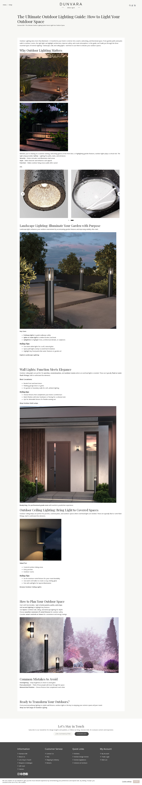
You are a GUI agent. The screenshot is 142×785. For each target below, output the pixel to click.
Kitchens (77, 754)
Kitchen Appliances (80, 760)
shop (10, 5)
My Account (105, 754)
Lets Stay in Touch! (25, 760)
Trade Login (105, 757)
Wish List (104, 760)
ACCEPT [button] (136, 782)
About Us (22, 757)
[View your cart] (134, 5)
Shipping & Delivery (52, 760)
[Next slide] (119, 194)
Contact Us (50, 754)
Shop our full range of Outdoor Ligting (33, 708)
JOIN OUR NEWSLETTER (63, 734)
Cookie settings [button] (127, 782)
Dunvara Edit (20, 26)
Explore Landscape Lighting (29, 355)
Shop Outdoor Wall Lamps (29, 403)
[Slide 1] (69, 220)
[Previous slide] (23, 194)
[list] (71, 194)
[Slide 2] (72, 220)
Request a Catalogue (25, 763)
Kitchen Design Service (81, 757)
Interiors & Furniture (80, 763)
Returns (48, 763)
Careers (21, 769)
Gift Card (22, 766)
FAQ (47, 757)
